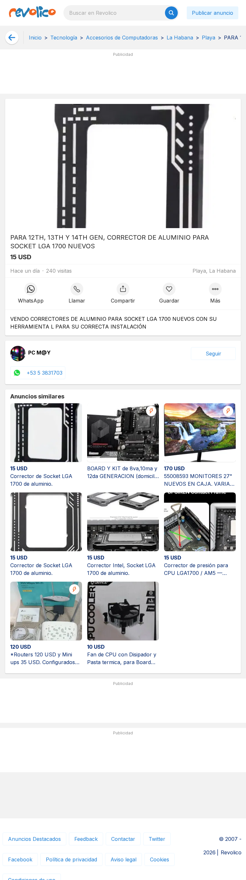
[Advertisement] (123, 74)
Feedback (86, 839)
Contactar (123, 839)
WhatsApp (31, 300)
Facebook (20, 859)
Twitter (157, 839)
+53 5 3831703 (44, 373)
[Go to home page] (32, 13)
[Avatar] (18, 353)
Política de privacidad (71, 859)
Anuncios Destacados (34, 839)
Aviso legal (123, 859)
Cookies (159, 859)
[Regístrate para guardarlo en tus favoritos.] (169, 293)
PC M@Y (39, 353)
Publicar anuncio (212, 13)
